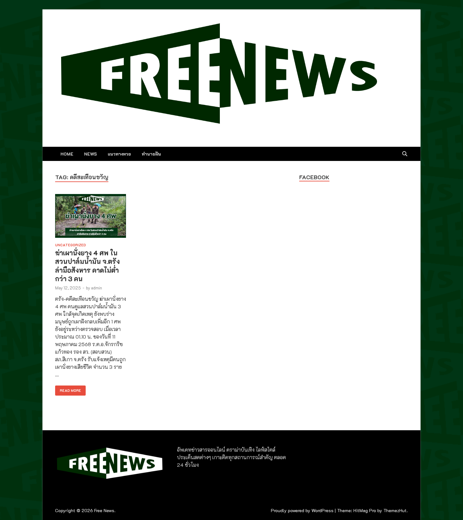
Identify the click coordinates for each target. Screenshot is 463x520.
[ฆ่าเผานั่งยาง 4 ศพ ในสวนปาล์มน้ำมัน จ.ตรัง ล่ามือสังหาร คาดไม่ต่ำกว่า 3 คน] (90, 217)
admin (96, 287)
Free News (104, 510)
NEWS (90, 154)
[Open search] (404, 154)
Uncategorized (70, 245)
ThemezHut (395, 510)
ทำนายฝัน (151, 154)
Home (66, 154)
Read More (68, 389)
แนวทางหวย (119, 154)
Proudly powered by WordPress (302, 510)
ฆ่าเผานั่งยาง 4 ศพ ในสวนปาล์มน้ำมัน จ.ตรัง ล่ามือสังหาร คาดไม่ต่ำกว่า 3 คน (87, 266)
